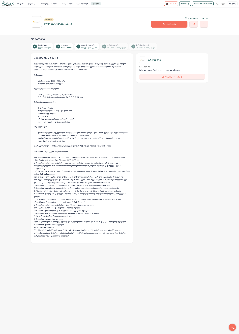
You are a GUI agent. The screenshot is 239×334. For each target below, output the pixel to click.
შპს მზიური (154, 59)
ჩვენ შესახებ (82, 4)
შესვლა (232, 4)
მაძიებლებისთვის (49, 4)
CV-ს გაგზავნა (169, 24)
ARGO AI (173, 4)
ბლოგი (184, 4)
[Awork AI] (232, 327)
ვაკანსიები (32, 4)
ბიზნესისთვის (66, 4)
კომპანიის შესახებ (171, 77)
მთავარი (20, 4)
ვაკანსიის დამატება (203, 4)
